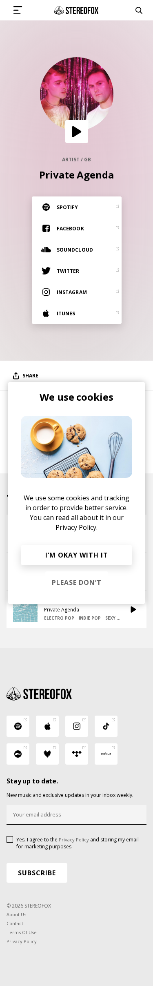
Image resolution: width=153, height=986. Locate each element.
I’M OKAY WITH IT (76, 555)
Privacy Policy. (76, 527)
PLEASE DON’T (77, 582)
